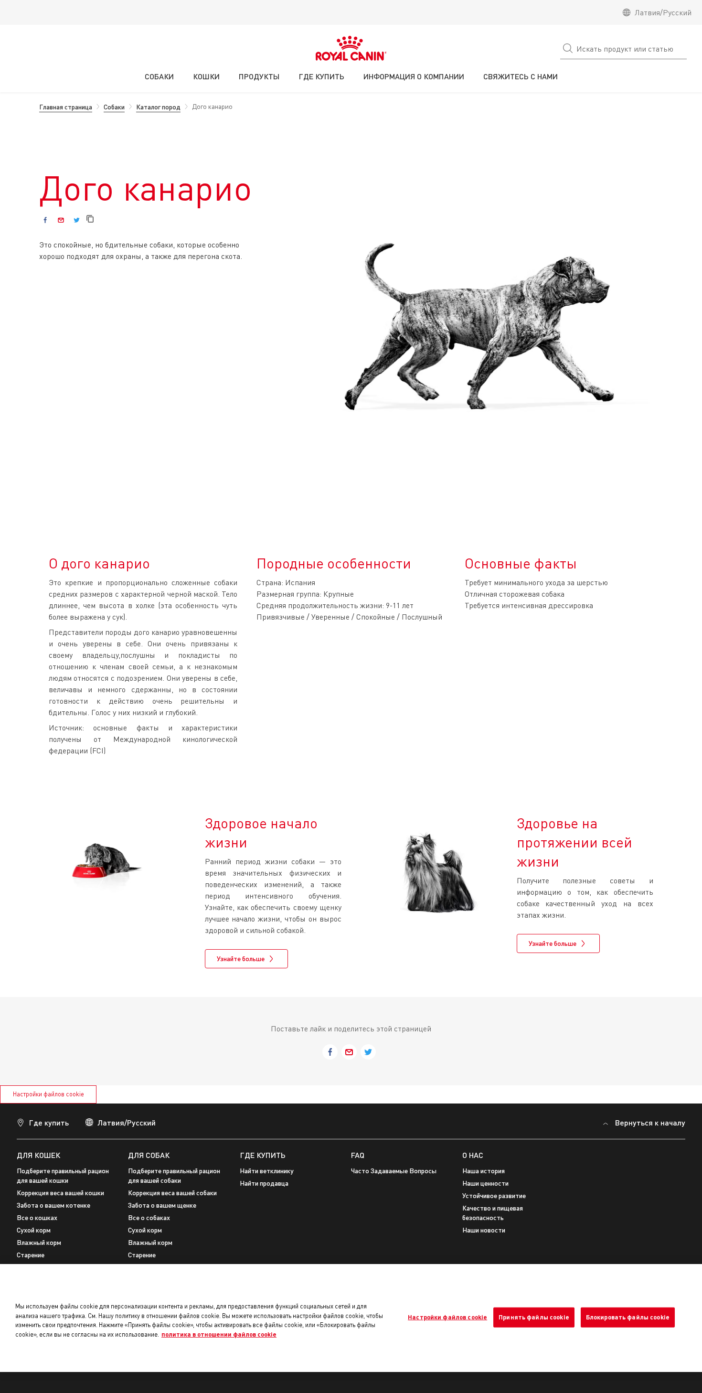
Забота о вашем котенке (53, 1205)
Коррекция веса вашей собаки (172, 1193)
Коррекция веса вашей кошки (60, 1193)
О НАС (472, 1154)
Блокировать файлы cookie (628, 1317)
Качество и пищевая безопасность (492, 1213)
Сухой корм (34, 1230)
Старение (142, 1255)
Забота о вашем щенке (162, 1205)
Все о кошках (37, 1217)
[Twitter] (77, 220)
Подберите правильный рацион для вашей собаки (174, 1175)
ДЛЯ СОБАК (149, 1154)
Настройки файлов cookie (48, 1094)
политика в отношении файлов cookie (219, 1334)
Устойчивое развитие (494, 1195)
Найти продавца (264, 1183)
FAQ (357, 1154)
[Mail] (61, 220)
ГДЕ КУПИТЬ (263, 1154)
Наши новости (483, 1230)
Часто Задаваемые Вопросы (393, 1171)
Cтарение (30, 1255)
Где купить (49, 1122)
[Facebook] (45, 220)
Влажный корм (39, 1242)
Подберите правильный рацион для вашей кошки (63, 1175)
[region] (351, 1318)
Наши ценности (485, 1183)
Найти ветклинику (267, 1171)
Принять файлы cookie (534, 1317)
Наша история (483, 1171)
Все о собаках (149, 1217)
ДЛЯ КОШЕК (38, 1154)
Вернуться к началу (650, 1122)
